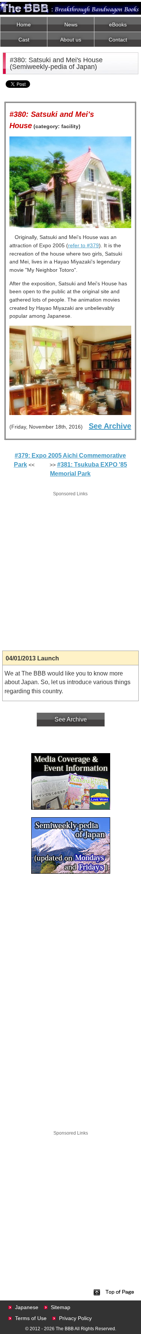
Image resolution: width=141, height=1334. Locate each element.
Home (24, 24)
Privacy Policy (75, 1318)
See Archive (110, 426)
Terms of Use (31, 1318)
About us (70, 40)
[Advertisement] (70, 568)
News (70, 24)
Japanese (26, 1307)
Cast (23, 40)
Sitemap (60, 1307)
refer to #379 (83, 245)
